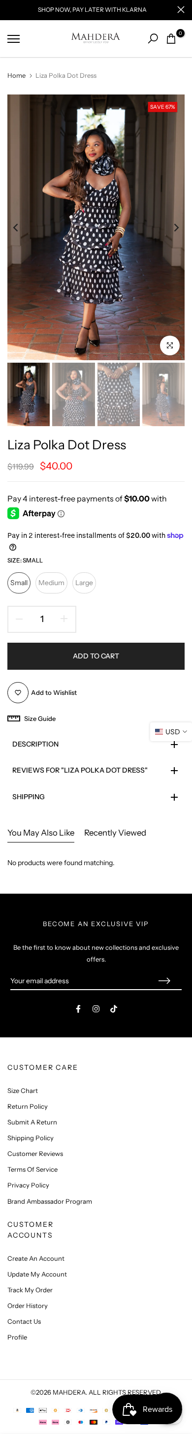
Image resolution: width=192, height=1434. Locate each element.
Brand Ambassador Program (49, 1201)
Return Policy (27, 1106)
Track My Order (30, 1290)
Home (16, 75)
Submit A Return (32, 1122)
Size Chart (22, 1090)
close (181, 9)
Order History (27, 1305)
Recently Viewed (115, 833)
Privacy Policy (28, 1185)
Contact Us (24, 1321)
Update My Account (37, 1274)
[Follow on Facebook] (78, 1009)
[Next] (170, 227)
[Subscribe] (164, 981)
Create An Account (35, 1258)
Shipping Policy (30, 1138)
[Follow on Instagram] (96, 1009)
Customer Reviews (35, 1153)
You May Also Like (40, 833)
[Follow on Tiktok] (114, 1009)
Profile (17, 1337)
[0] (171, 38)
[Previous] (22, 227)
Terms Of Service (32, 1169)
